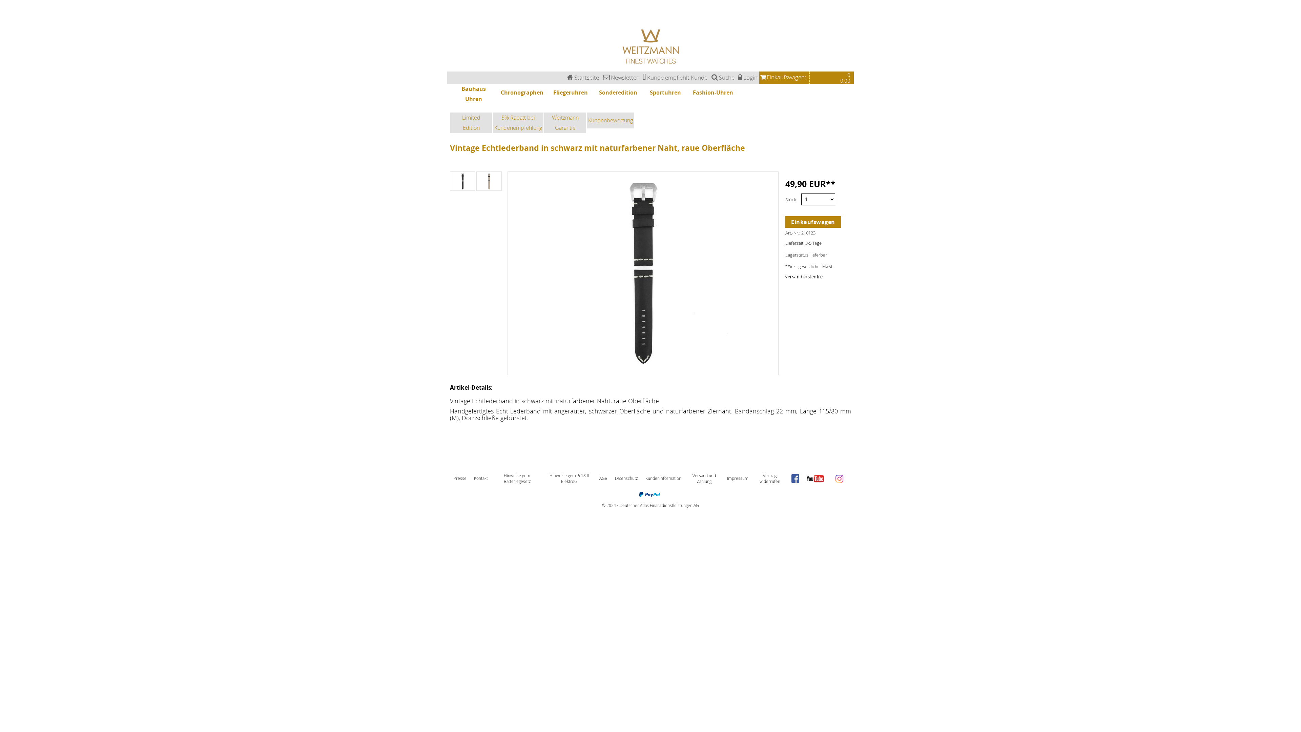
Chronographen (7, 5)
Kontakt (481, 478)
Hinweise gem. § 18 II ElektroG (569, 478)
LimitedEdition (471, 122)
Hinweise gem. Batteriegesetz (517, 478)
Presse (460, 478)
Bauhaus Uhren (7, 1)
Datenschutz (626, 478)
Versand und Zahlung (704, 478)
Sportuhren (5, 18)
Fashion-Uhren (7, 21)
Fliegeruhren (5, 10)
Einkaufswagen (813, 222)
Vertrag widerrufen (770, 478)
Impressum (737, 478)
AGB (603, 478)
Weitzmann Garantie (565, 122)
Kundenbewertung (610, 120)
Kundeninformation (663, 478)
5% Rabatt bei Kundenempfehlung (518, 122)
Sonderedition (6, 14)
